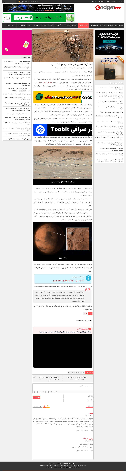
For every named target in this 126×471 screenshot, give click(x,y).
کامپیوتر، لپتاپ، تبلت (70, 25)
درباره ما (121, 1)
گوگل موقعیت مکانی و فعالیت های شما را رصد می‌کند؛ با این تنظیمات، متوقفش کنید (49, 378)
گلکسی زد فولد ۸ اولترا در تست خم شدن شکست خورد (16, 94)
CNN (85, 314)
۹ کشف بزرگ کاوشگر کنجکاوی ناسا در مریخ (68, 280)
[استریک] (43, 392)
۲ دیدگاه (89, 68)
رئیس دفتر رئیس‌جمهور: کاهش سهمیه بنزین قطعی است (109, 92)
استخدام (94, 1)
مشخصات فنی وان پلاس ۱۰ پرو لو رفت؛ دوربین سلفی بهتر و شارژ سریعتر (76, 377)
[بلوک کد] (54, 392)
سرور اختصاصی (64, 467)
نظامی (30, 25)
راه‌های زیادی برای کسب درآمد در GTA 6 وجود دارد (17, 139)
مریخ (73, 372)
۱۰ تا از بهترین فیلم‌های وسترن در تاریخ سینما (111, 112)
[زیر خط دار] (40, 392)
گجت (50, 25)
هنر (37, 25)
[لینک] (56, 392)
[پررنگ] (34, 392)
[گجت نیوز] (108, 11)
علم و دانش (84, 25)
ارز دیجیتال (11, 25)
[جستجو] (3, 1)
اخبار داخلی (21, 25)
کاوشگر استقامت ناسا (45, 82)
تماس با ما (114, 1)
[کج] (37, 392)
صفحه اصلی (119, 25)
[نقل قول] (51, 392)
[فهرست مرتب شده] (45, 392)
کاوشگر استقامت (80, 372)
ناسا (58, 104)
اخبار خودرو (94, 25)
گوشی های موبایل (107, 25)
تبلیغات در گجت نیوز (104, 1)
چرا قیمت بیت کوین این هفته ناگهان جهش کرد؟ (18, 114)
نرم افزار (43, 25)
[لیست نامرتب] (48, 392)
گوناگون (58, 25)
